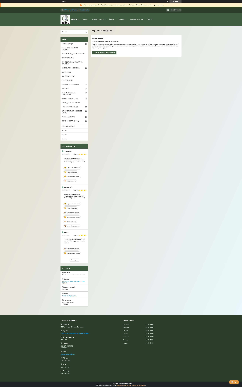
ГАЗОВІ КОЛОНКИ (67, 80)
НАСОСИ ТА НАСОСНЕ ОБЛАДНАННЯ (69, 93)
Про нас (111, 19)
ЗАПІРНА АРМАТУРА (68, 117)
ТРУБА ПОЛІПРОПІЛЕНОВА (70, 107)
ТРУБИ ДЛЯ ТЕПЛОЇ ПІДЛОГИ (71, 103)
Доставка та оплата (136, 19)
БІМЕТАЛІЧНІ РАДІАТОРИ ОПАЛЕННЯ (70, 49)
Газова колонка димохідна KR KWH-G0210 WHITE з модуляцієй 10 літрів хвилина (74, 241)
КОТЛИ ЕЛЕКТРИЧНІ (68, 76)
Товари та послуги (98, 19)
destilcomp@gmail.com (69, 296)
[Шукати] (85, 32)
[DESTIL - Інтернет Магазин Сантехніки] (65, 19)
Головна (84, 19)
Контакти (122, 19)
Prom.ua (130, 383)
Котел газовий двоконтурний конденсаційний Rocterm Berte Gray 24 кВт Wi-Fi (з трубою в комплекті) (74, 160)
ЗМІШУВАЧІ (65, 88)
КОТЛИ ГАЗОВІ (66, 72)
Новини (64, 139)
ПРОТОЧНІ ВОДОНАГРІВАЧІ (70, 84)
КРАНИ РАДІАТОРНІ (68, 58)
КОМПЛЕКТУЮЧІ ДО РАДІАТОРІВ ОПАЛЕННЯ (72, 63)
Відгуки (64, 130)
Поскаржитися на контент (124, 385)
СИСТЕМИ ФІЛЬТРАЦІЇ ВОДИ (71, 121)
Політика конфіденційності (139, 385)
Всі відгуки (74, 260)
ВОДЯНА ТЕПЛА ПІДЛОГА (70, 98)
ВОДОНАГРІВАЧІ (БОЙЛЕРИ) (71, 68)
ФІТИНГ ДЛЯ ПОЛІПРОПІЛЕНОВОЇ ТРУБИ (72, 112)
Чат (235, 382)
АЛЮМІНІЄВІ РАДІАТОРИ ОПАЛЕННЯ (73, 54)
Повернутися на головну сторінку (105, 52)
